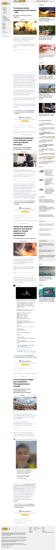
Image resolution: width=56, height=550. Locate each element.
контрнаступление (17, 127)
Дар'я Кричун (22, 19)
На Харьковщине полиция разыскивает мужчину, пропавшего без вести (47, 150)
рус (51, 1)
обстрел (15, 215)
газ (27, 215)
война (15, 368)
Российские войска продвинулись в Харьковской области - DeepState (47, 133)
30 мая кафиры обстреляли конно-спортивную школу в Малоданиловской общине (24, 485)
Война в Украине (22, 0)
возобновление (22, 215)
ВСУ (14, 125)
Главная (4, 8)
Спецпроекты (6, 19)
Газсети (30, 217)
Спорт (4, 13)
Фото (4, 25)
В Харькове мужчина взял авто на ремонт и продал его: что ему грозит (47, 154)
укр (49, 1)
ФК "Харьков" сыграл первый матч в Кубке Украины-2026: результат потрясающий (47, 128)
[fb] (34, 19)
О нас (4, 31)
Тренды (15, 0)
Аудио (4, 27)
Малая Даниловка (28, 520)
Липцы (24, 127)
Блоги (4, 23)
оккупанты (30, 368)
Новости (5, 9)
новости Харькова (31, 127)
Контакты (5, 32)
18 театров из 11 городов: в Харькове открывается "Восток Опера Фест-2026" (46, 145)
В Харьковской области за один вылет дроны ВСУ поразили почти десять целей (25, 506)
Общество (23, 376)
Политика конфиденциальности (48, 532)
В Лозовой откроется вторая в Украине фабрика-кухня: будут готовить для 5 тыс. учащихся (47, 157)
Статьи (4, 16)
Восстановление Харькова (19, 1)
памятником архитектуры (19, 488)
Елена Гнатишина (23, 241)
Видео (4, 24)
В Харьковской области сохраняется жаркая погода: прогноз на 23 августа (47, 124)
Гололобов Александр (18, 520)
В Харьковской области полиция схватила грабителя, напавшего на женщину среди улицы (47, 162)
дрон (20, 370)
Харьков (15, 129)
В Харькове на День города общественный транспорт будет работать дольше (46, 141)
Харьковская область (21, 125)
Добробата (15, 501)
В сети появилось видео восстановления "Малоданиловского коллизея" (25, 112)
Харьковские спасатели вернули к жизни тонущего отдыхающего (47, 137)
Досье (4, 28)
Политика (5, 10)
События (4, 12)
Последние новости (45, 120)
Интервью (5, 17)
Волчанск (29, 125)
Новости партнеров (6, 20)
